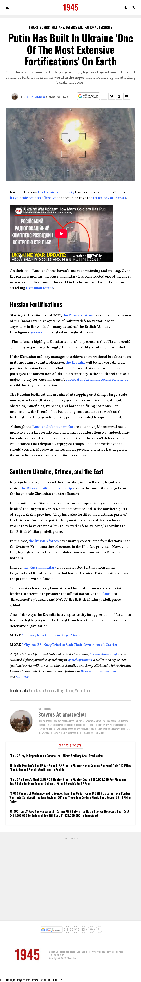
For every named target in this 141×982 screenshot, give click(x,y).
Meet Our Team (67, 951)
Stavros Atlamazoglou (34, 96)
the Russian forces (78, 315)
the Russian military (40, 567)
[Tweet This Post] (111, 96)
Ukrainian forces (39, 288)
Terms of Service (115, 951)
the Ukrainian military (56, 192)
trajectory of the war (109, 198)
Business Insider (92, 671)
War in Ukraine (83, 690)
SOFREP (22, 677)
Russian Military (54, 690)
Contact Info (83, 951)
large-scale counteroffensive (33, 198)
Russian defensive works (52, 426)
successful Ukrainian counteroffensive (97, 379)
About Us (53, 951)
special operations (80, 660)
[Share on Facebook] (104, 96)
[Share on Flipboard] (119, 96)
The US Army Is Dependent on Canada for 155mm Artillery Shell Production (56, 755)
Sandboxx (111, 671)
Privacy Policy (98, 951)
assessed (37, 332)
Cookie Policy (57, 954)
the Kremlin (75, 362)
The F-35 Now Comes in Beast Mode (51, 635)
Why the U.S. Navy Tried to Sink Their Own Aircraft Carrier (70, 645)
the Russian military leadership (46, 488)
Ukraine (69, 690)
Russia (107, 594)
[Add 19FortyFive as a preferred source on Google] (88, 96)
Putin (32, 690)
